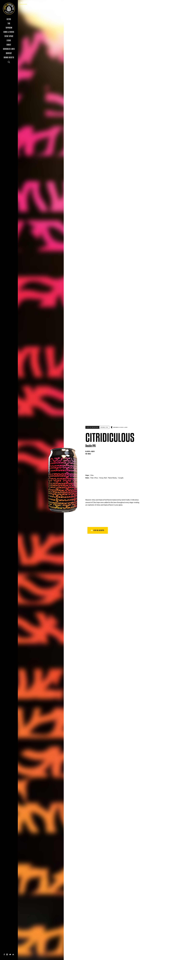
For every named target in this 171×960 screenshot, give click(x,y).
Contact (9, 53)
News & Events (9, 32)
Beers (9, 19)
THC (9, 23)
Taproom (9, 28)
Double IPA (104, 427)
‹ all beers (23, 3)
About (9, 45)
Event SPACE (8, 36)
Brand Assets (9, 57)
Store (9, 40)
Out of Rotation (92, 427)
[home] (9, 8)
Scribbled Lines (9, 49)
